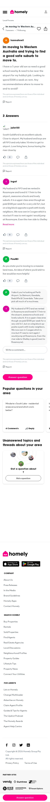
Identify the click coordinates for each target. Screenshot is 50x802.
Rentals (7, 626)
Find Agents (9, 637)
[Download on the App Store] (12, 564)
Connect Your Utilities (14, 674)
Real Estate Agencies (14, 642)
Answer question (17, 377)
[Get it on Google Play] (31, 564)
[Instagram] (14, 745)
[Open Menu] (5, 12)
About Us (8, 579)
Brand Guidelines (12, 595)
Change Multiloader (13, 694)
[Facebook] (6, 745)
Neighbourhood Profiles (15, 653)
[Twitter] (21, 745)
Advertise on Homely (13, 700)
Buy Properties (11, 621)
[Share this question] (45, 29)
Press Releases (10, 585)
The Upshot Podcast (13, 715)
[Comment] (18, 157)
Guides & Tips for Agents (15, 710)
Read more (8, 224)
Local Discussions (12, 647)
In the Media (10, 590)
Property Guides (11, 658)
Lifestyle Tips (10, 663)
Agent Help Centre (13, 726)
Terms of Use (30, 763)
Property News (11, 668)
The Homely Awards (13, 721)
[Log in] (46, 12)
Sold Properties (11, 632)
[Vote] (4, 157)
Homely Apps (10, 600)
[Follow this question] (39, 29)
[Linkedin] (28, 745)
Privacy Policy (12, 763)
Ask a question (23, 478)
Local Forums (8, 20)
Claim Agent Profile (13, 705)
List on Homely (11, 689)
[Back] (3, 29)
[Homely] (25, 554)
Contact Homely (12, 606)
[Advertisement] (25, 3)
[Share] (26, 157)
